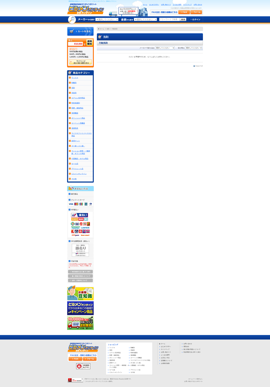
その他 (73, 179)
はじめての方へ (154, 4)
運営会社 (186, 346)
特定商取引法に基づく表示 (192, 352)
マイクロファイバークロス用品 (140, 360)
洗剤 (108, 29)
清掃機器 (74, 113)
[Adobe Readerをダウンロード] (75, 379)
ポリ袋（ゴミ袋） (78, 146)
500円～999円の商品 (77, 54)
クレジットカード (78, 200)
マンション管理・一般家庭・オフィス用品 (119, 366)
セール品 (74, 164)
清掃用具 (74, 128)
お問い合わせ (198, 4)
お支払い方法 (165, 357)
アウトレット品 (77, 169)
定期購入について (166, 360)
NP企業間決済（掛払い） (80, 241)
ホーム (145, 4)
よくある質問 (177, 4)
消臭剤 (73, 93)
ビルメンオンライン (79, 174)
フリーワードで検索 (168, 19)
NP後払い (75, 210)
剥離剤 (73, 83)
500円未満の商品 (76, 52)
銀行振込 (74, 194)
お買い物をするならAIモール (193, 381)
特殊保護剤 (75, 103)
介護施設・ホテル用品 (79, 159)
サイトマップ (187, 4)
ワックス (74, 78)
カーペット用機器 (78, 123)
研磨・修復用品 (77, 108)
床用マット (75, 141)
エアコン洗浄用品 (78, 98)
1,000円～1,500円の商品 (78, 57)
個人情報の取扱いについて (192, 349)
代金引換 (74, 261)
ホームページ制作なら (195, 379)
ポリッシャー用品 (78, 118)
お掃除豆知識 (165, 363)
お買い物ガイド (166, 4)
